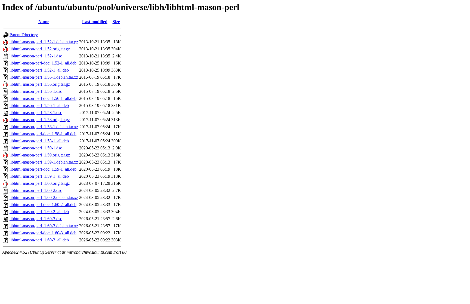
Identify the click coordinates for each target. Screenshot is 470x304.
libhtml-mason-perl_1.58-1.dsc (36, 112)
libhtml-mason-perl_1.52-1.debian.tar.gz (44, 41)
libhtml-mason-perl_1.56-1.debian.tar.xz (44, 77)
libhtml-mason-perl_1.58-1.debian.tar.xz (44, 126)
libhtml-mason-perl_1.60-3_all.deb (39, 240)
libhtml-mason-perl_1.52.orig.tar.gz (40, 49)
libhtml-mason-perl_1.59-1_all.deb (39, 176)
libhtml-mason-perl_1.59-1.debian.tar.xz (44, 162)
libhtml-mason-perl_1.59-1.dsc (36, 148)
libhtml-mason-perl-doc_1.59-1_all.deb (43, 169)
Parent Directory (24, 34)
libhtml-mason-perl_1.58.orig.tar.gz (40, 119)
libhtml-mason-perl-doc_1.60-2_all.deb (43, 204)
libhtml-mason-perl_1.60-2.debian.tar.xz (44, 197)
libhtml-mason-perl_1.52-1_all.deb (39, 70)
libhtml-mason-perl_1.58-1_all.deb (39, 141)
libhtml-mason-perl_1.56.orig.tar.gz (40, 84)
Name (43, 21)
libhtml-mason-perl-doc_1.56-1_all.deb (43, 98)
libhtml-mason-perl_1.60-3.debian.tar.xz (44, 225)
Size (116, 21)
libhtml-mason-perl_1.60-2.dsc (36, 190)
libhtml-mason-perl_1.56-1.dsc (36, 91)
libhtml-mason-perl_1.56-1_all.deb (39, 105)
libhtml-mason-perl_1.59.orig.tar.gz (40, 155)
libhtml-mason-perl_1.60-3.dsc (36, 218)
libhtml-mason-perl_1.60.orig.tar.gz (40, 183)
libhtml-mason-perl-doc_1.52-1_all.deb (43, 63)
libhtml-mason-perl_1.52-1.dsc (36, 56)
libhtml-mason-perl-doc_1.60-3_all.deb (43, 233)
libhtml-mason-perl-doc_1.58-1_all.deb (43, 133)
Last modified (94, 21)
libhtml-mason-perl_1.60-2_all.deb (39, 211)
